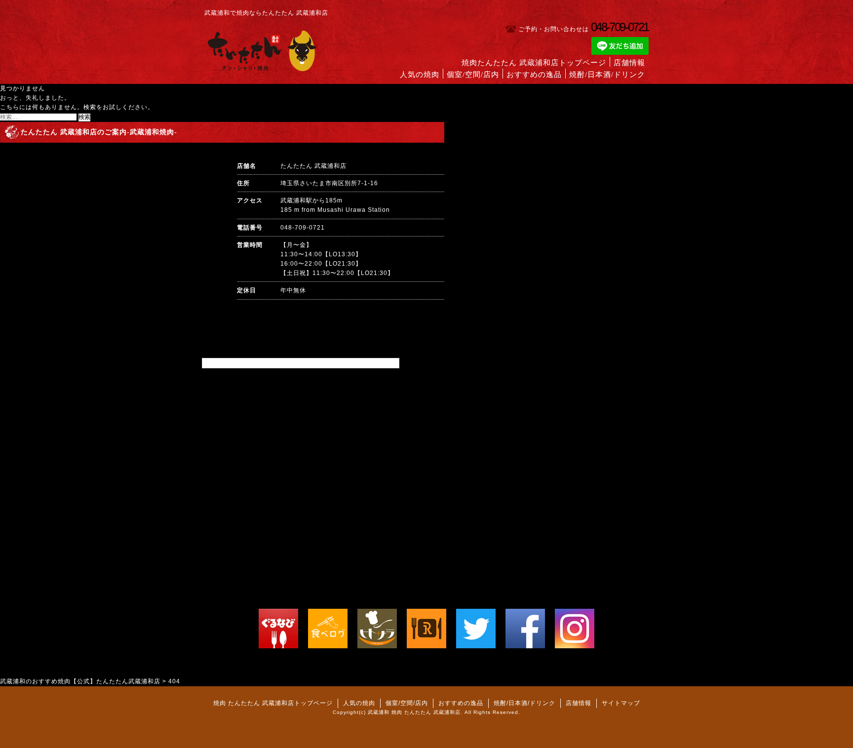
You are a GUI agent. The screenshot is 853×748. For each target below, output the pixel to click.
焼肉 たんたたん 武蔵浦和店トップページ (273, 703)
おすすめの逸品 (534, 75)
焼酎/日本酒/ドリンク (607, 75)
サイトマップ (621, 703)
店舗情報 (629, 63)
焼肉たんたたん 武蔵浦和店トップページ (534, 63)
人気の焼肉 (419, 75)
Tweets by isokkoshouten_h (245, 362)
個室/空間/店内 (473, 75)
